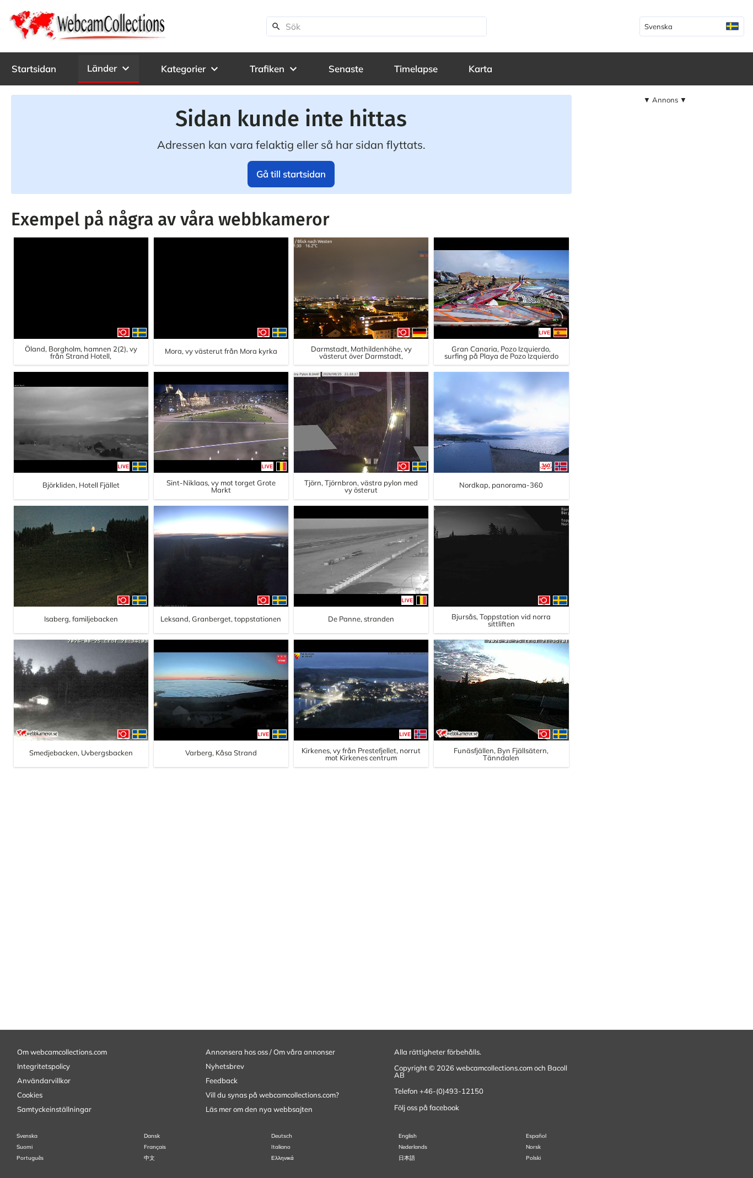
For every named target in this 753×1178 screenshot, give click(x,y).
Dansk (152, 1135)
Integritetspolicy (43, 1066)
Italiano (281, 1146)
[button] (108, 68)
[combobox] (691, 26)
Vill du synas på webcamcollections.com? (272, 1094)
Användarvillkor (44, 1080)
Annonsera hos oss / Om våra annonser (270, 1051)
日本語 (407, 1157)
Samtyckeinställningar (54, 1109)
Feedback (222, 1080)
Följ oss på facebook (426, 1107)
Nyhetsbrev (225, 1066)
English (408, 1135)
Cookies (29, 1094)
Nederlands (413, 1146)
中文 (149, 1157)
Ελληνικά (282, 1157)
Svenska (27, 1135)
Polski (533, 1157)
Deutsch (281, 1135)
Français (155, 1146)
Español (536, 1135)
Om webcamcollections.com (62, 1051)
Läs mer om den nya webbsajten (259, 1109)
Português (30, 1157)
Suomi (25, 1146)
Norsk (533, 1146)
